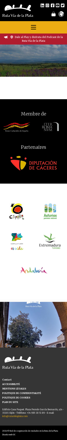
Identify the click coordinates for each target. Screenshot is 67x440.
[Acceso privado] (53, 14)
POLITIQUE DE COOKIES (16, 397)
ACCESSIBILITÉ (11, 384)
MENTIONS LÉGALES (14, 388)
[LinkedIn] (42, 5)
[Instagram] (47, 5)
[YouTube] (57, 5)
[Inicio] (17, 10)
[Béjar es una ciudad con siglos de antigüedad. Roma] (33, 335)
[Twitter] (62, 5)
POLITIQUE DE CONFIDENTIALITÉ (21, 393)
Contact (7, 379)
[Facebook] (52, 5)
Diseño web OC (8, 434)
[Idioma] (61, 15)
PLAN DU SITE (10, 402)
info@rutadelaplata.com (15, 416)
